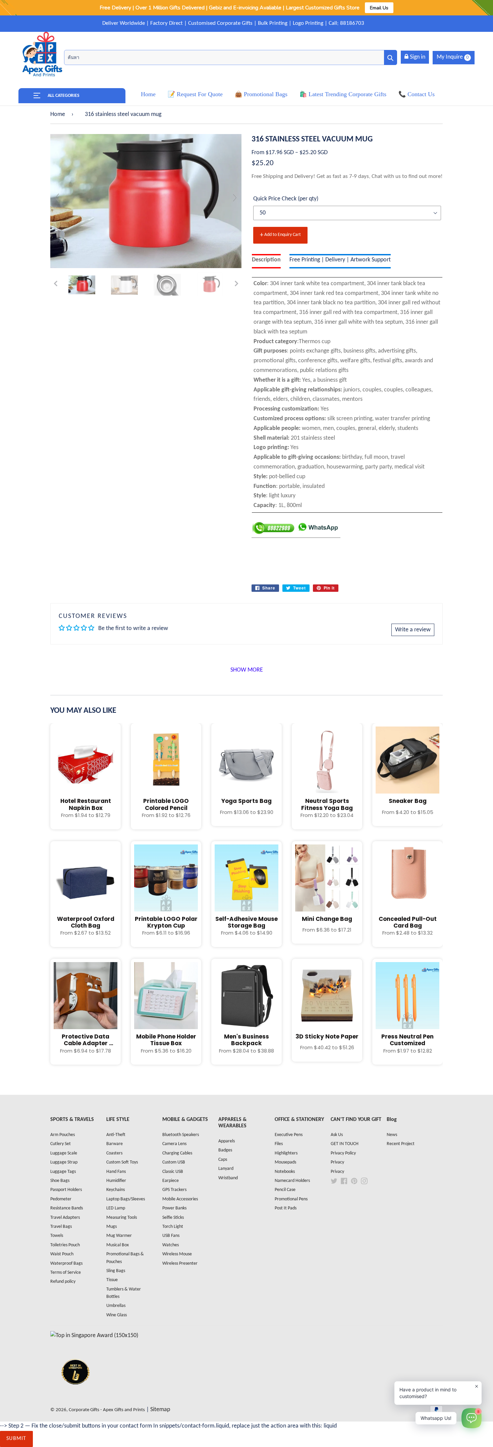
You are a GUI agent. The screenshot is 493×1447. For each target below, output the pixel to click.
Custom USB (173, 1162)
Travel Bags (61, 1226)
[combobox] (230, 57)
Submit (16, 1438)
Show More (246, 670)
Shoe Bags (59, 1180)
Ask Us (337, 1134)
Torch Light (172, 1226)
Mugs (111, 1226)
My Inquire (453, 57)
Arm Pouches (62, 1134)
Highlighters (286, 1153)
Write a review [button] (413, 630)
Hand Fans (116, 1171)
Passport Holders (66, 1189)
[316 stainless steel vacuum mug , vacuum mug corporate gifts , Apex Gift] (81, 285)
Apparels (226, 1141)
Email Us (379, 7)
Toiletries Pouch (65, 1245)
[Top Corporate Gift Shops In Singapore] (94, 1335)
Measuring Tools (121, 1217)
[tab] (266, 261)
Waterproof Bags (66, 1263)
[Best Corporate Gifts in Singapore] (75, 1393)
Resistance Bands (66, 1208)
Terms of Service (65, 1272)
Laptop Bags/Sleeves (125, 1199)
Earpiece (170, 1180)
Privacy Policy (343, 1153)
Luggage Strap (63, 1162)
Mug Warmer (119, 1235)
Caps (222, 1159)
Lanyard (225, 1168)
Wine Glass (116, 1315)
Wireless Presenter (180, 1263)
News (392, 1134)
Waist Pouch (61, 1254)
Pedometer (60, 1199)
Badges (225, 1150)
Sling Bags (115, 1270)
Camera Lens (174, 1143)
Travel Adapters (65, 1217)
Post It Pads (285, 1208)
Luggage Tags (63, 1171)
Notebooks (285, 1171)
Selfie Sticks (173, 1217)
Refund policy (62, 1281)
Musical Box (117, 1245)
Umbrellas (115, 1305)
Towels (56, 1235)
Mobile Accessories (180, 1199)
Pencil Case (285, 1189)
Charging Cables (177, 1153)
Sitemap (160, 1409)
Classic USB (172, 1171)
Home (57, 114)
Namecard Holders (292, 1180)
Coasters (114, 1153)
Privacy (337, 1162)
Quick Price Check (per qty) (285, 199)
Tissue (112, 1279)
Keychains (115, 1189)
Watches (170, 1245)
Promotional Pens (291, 1199)
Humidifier (116, 1180)
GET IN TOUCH (345, 1143)
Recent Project (401, 1143)
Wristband (228, 1178)
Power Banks (174, 1208)
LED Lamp (115, 1208)
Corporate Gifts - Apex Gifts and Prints (107, 1409)
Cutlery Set (60, 1143)
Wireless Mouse (177, 1254)
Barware (114, 1143)
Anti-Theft (115, 1134)
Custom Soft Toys (122, 1162)
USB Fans (170, 1235)
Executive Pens (289, 1134)
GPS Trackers (174, 1189)
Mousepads (285, 1162)
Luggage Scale (63, 1153)
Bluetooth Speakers (180, 1134)
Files (279, 1143)
